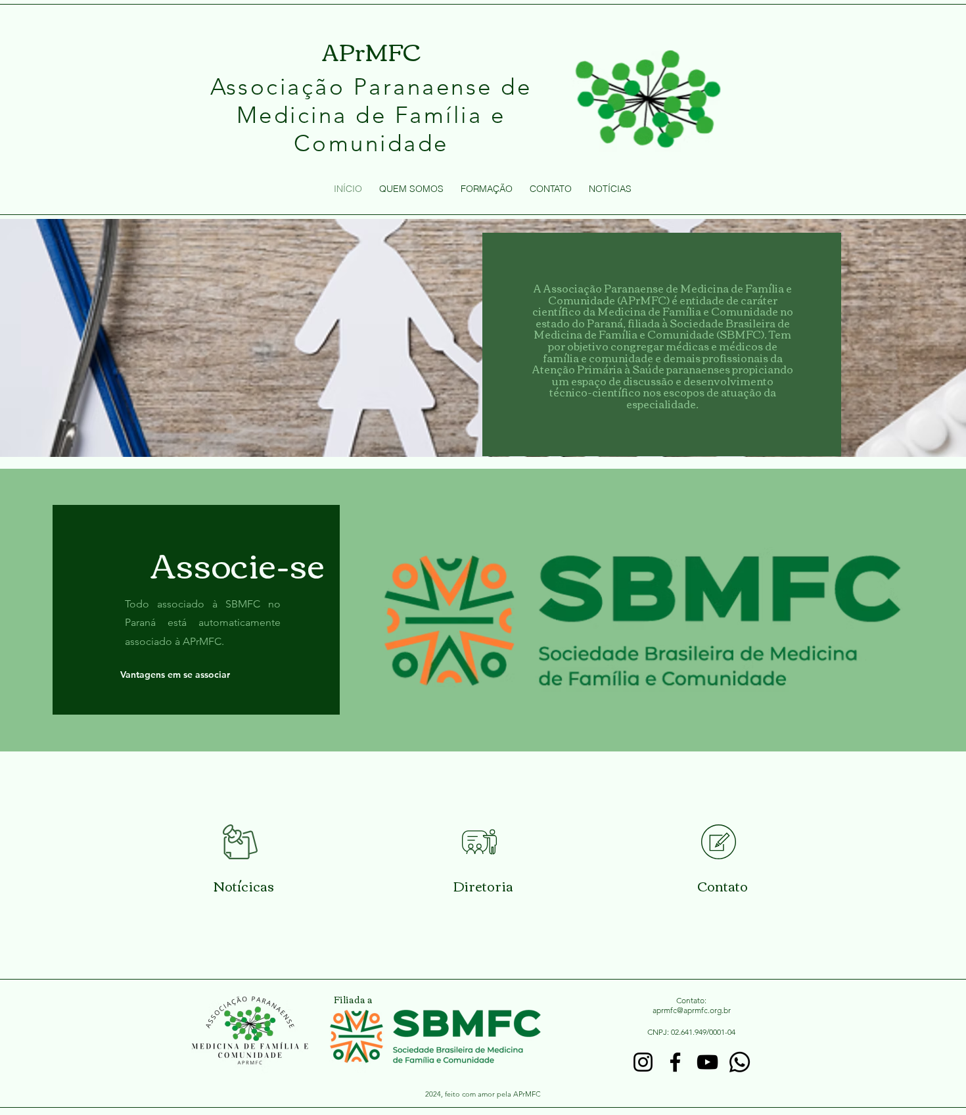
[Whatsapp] (739, 1062)
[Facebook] (675, 1062)
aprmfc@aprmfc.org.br (692, 1010)
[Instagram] (643, 1062)
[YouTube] (707, 1062)
